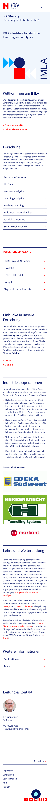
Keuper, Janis (10, 717)
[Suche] (40, 8)
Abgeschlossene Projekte (17, 289)
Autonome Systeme (15, 177)
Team (7, 666)
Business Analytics (14, 191)
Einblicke (9, 364)
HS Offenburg (11, 16)
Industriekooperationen (16, 129)
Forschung (9, 20)
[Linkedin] (35, 799)
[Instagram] (26, 799)
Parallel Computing (14, 219)
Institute (24, 20)
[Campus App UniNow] (45, 799)
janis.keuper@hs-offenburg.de (17, 728)
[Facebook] (40, 799)
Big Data (8, 184)
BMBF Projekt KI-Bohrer (17, 261)
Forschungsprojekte (14, 125)
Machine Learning (14, 205)
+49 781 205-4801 (10, 725)
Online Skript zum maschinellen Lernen (23, 625)
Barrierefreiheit (10, 778)
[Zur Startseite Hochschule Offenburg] (13, 6)
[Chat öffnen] (36, 794)
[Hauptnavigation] (45, 8)
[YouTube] (31, 799)
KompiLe (9, 282)
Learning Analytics (14, 198)
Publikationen (11, 659)
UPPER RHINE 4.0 (13, 275)
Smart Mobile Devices (16, 226)
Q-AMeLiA (9, 268)
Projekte (9, 360)
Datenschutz (8, 774)
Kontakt (6, 786)
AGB (5, 782)
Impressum (8, 770)
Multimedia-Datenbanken (18, 212)
